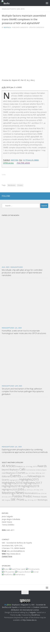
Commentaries (30, 470)
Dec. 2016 (35, 473)
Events (15, 475)
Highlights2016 (12, 483)
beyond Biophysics (10, 469)
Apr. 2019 (26, 466)
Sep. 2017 (34, 500)
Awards (42, 466)
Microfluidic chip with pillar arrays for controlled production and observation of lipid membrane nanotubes (22, 273)
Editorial (6, 476)
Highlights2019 (9, 9)
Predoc (27, 496)
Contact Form (7, 556)
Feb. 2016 (24, 477)
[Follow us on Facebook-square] (37, 196)
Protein (20, 185)
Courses (20, 472)
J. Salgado (32, 612)
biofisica (7, 27)
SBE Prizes (17, 499)
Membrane (11, 185)
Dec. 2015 (29, 473)
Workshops (42, 500)
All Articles (9, 466)
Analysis (19, 466)
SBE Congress (6, 500)
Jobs (21, 489)
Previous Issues (40, 496)
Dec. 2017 (42, 473)
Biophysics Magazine (20, 605)
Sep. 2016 (28, 500)
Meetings (8, 493)
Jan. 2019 (20, 9)
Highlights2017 (32, 483)
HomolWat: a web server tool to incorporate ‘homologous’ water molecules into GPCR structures (24, 332)
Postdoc (17, 496)
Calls (22, 469)
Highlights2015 (29, 479)
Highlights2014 (14, 480)
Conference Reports (41, 470)
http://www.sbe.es (29, 620)
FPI (43, 476)
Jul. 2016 (27, 490)
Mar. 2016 (40, 490)
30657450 (14, 160)
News (20, 492)
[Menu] (47, 3)
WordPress (35, 615)
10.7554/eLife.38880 (31, 160)
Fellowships (34, 476)
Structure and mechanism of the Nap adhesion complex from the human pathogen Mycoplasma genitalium (23, 391)
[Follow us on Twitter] (42, 196)
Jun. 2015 (34, 490)
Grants (5, 479)
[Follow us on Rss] (46, 196)
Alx (19, 615)
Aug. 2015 (33, 466)
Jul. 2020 (18, 328)
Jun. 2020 (18, 386)
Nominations (31, 493)
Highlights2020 (16, 267)
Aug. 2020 (5, 267)
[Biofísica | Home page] (7, 3)
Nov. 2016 (41, 493)
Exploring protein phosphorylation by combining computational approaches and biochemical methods (25, 451)
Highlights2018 (11, 486)
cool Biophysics (9, 472)
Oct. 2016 (8, 497)
